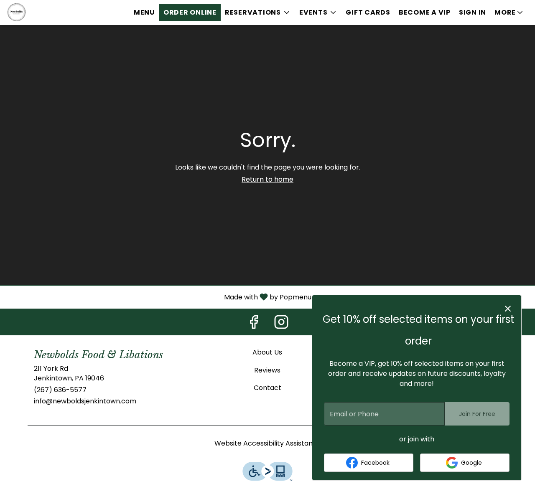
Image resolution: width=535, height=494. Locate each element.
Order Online (190, 12)
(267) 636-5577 (60, 390)
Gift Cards (368, 12)
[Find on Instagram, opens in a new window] (281, 324)
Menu (144, 12)
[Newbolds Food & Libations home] (44, 12)
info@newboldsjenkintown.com (85, 401)
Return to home (267, 179)
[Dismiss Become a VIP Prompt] (508, 309)
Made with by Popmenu (158, 296)
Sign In (472, 12)
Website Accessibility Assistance (267, 443)
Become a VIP (425, 12)
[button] (258, 12)
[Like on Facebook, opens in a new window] (253, 324)
